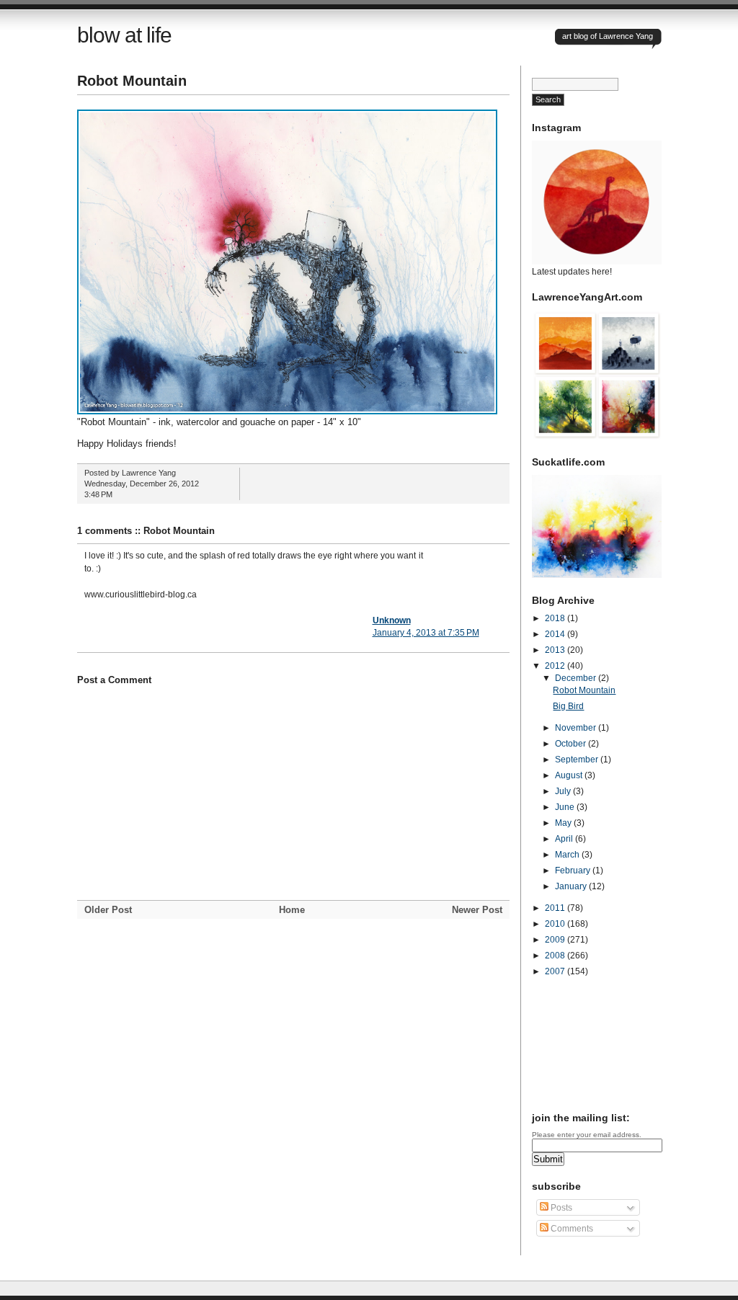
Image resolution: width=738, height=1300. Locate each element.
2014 (556, 634)
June (566, 807)
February (573, 870)
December (576, 678)
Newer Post (477, 909)
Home (292, 909)
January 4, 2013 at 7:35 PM (426, 633)
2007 (556, 971)
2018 (556, 618)
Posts (560, 1208)
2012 (556, 666)
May (564, 823)
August (569, 775)
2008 (556, 955)
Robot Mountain (132, 81)
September (577, 759)
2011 (556, 908)
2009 (556, 940)
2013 (556, 650)
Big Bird (568, 706)
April (565, 839)
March (568, 855)
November (576, 728)
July (564, 791)
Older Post (108, 909)
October (571, 744)
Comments (570, 1229)
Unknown (392, 620)
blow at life (124, 35)
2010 (556, 924)
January (572, 886)
